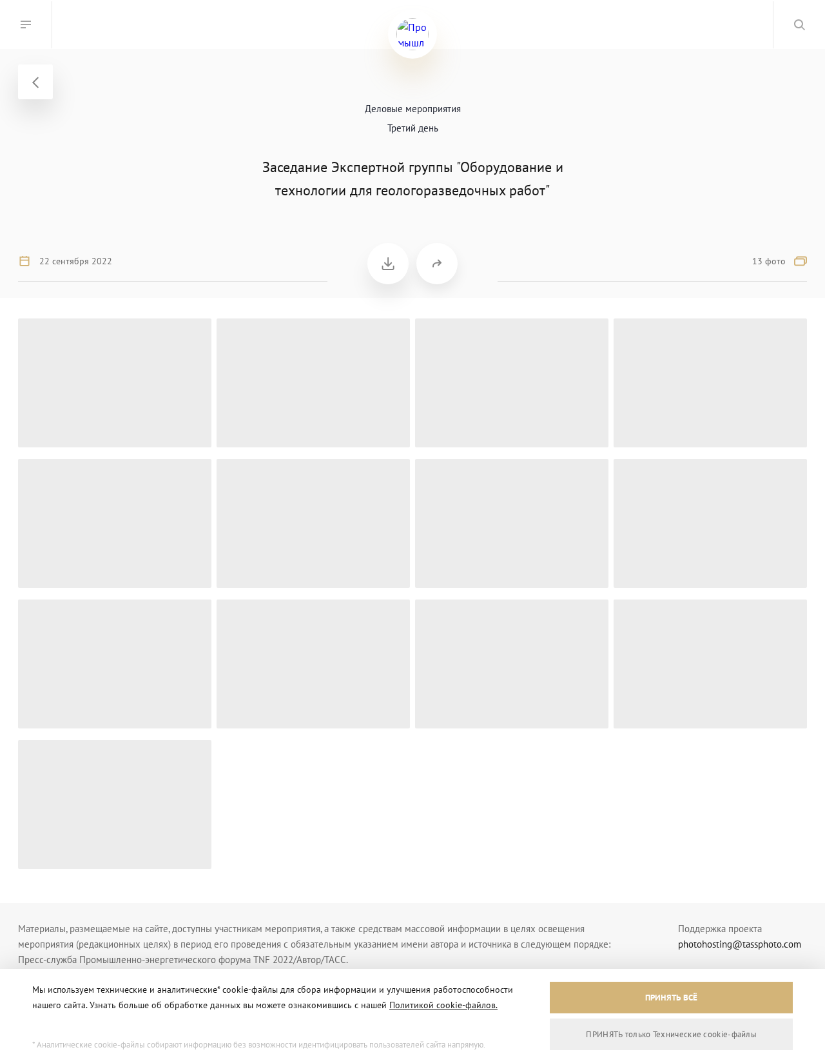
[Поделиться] (437, 263)
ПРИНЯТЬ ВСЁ (671, 997)
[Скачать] (388, 263)
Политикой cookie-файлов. (443, 1005)
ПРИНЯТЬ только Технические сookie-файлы (671, 1034)
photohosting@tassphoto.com (739, 944)
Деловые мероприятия (413, 108)
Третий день (412, 128)
